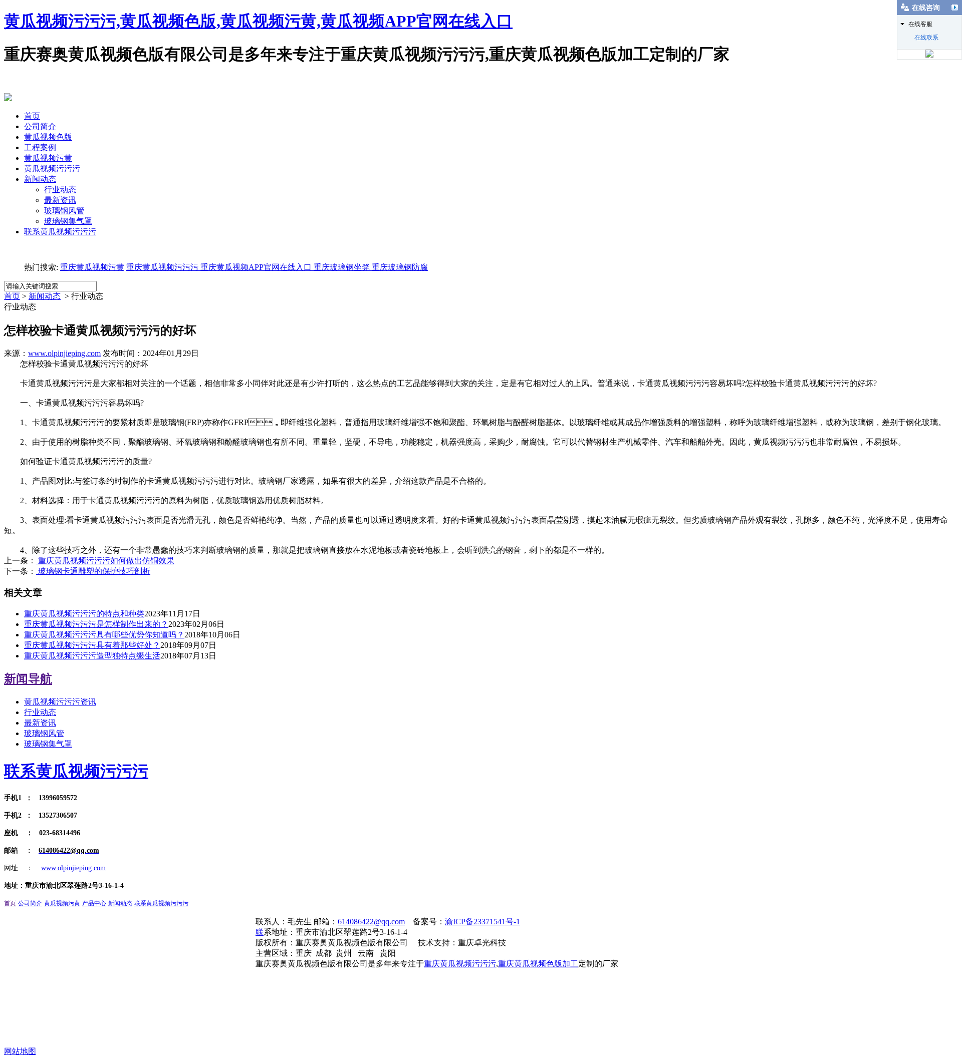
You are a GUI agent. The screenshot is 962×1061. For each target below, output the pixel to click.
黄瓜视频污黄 (48, 158)
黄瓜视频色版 (48, 137)
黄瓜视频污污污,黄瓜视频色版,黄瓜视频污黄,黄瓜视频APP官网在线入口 (258, 21)
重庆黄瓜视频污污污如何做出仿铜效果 (105, 560)
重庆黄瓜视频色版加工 (538, 963)
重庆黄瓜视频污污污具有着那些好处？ (92, 645)
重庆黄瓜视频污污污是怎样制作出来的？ (96, 624)
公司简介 (40, 126)
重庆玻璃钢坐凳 (341, 267)
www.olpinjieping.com (64, 353)
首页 (32, 116)
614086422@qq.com (371, 921)
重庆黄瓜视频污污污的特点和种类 (84, 613)
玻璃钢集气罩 (68, 221)
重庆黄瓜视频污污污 (162, 267)
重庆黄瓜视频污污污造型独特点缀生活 (92, 655)
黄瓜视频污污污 (52, 168)
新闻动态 (40, 179)
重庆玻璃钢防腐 (400, 267)
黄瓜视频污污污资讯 (60, 701)
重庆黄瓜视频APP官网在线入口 (255, 267)
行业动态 (60, 189)
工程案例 (40, 147)
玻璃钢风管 (64, 210)
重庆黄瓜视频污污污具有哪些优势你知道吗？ (104, 634)
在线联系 (926, 37)
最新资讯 (60, 200)
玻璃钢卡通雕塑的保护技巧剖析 (93, 571)
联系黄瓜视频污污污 (60, 231)
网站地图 (20, 1051)
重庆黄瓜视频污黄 (92, 267)
